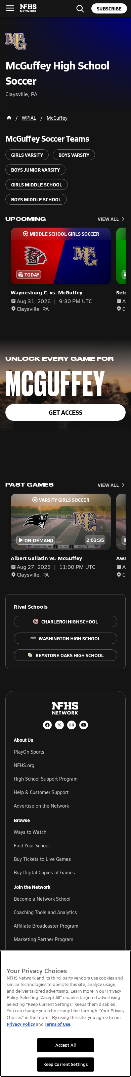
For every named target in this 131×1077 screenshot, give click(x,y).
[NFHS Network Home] (28, 8)
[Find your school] (80, 8)
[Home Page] (9, 118)
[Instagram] (71, 725)
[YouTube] (83, 725)
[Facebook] (47, 725)
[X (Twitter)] (59, 725)
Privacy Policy (21, 1024)
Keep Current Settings (65, 1064)
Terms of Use (57, 1024)
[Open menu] (10, 8)
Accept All (65, 1045)
